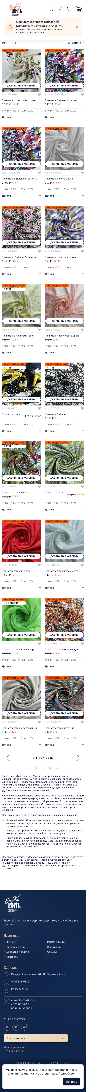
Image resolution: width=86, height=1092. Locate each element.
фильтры (9, 43)
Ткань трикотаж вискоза (16, 571)
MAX (25, 1027)
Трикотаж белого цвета (59, 178)
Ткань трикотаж (11, 414)
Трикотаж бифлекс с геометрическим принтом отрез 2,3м (21, 178)
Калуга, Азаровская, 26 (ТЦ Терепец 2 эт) (38, 974)
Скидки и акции (15, 947)
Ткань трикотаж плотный (59, 728)
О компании (54, 947)
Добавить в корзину (21, 85)
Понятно (71, 1081)
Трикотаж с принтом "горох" (18, 335)
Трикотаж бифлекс (56, 414)
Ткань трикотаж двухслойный (19, 728)
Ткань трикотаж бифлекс (16, 492)
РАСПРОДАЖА (56, 942)
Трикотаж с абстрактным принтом (64, 257)
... (56, 768)
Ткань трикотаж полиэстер (18, 649)
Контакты (12, 956)
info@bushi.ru (20, 988)
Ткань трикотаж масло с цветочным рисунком (64, 649)
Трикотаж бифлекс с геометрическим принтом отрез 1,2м (64, 100)
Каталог (11, 942)
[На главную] (43, 903)
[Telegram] (7, 1027)
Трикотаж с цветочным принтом (21, 100)
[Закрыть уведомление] (77, 27)
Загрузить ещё (43, 757)
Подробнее (66, 1073)
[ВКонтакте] (15, 1027)
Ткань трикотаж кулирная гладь (63, 571)
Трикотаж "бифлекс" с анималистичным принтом (21, 257)
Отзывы (52, 951)
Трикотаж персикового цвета (62, 335)
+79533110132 (20, 981)
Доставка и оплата (17, 951)
